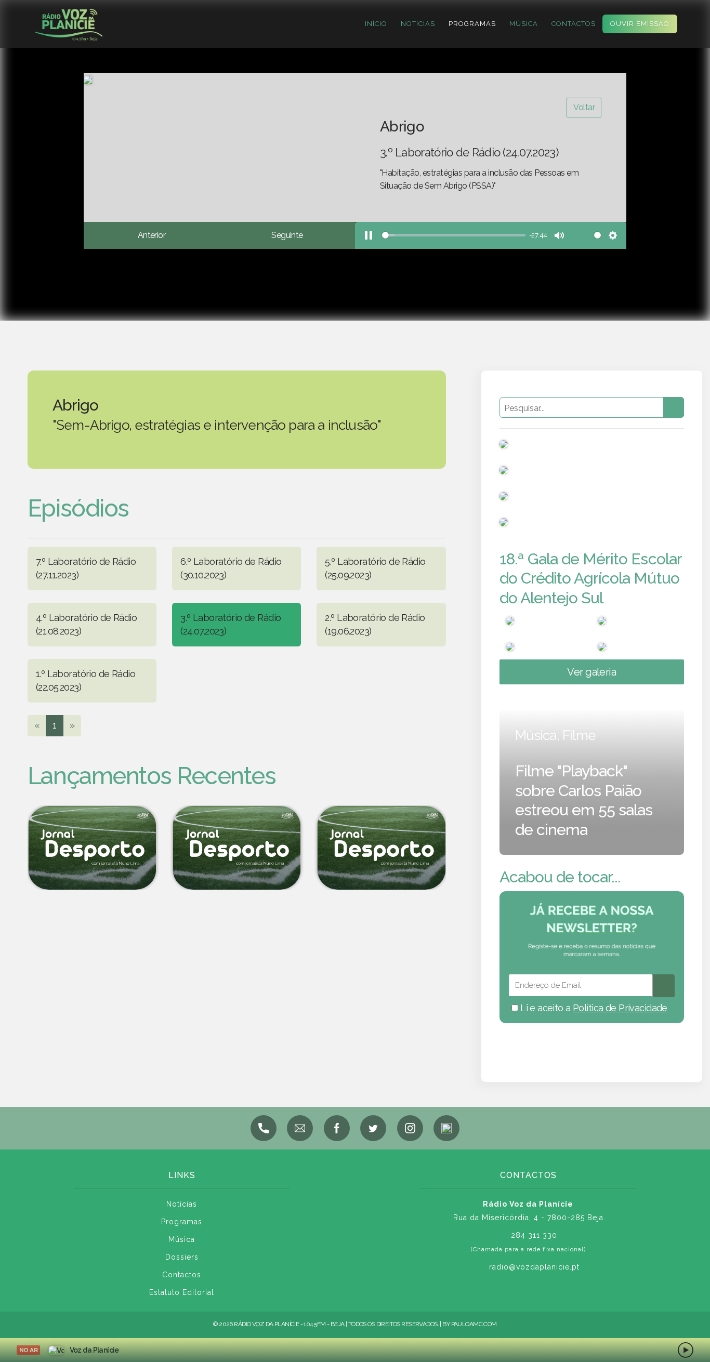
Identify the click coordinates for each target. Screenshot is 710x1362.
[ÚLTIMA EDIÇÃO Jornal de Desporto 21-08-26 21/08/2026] (236, 848)
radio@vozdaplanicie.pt (534, 1267)
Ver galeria (591, 672)
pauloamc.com (474, 1324)
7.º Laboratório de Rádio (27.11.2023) (86, 568)
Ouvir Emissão (639, 24)
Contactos (573, 24)
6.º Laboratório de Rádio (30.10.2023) (230, 568)
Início (376, 24)
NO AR (28, 1350)
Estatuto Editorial (181, 1292)
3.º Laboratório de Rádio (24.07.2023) (230, 624)
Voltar (584, 107)
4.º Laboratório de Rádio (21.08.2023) (86, 624)
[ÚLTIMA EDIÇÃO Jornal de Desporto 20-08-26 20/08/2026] (381, 848)
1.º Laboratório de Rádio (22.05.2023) (85, 680)
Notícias (418, 24)
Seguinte (287, 235)
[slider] (452, 235)
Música (523, 24)
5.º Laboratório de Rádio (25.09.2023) (375, 568)
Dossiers (182, 1257)
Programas (472, 24)
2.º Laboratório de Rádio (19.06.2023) (375, 624)
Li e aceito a (592, 1007)
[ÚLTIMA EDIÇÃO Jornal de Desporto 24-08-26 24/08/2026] (92, 848)
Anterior (151, 235)
